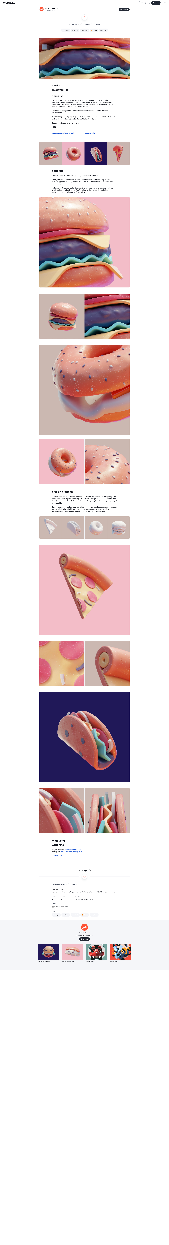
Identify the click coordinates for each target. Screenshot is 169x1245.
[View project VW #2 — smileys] (48, 952)
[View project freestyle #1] (120, 952)
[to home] (9, 3)
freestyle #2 (90, 961)
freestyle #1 (114, 961)
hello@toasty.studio (73, 850)
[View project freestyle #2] (96, 952)
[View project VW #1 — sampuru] (72, 952)
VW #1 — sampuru (68, 961)
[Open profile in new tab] (41, 9)
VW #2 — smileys (44, 961)
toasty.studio (90, 133)
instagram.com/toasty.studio (63, 133)
